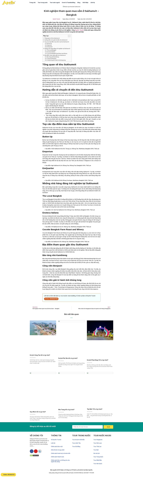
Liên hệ (92, 2)
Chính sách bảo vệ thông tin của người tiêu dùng (60, 460)
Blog (78, 2)
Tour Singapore (97, 439)
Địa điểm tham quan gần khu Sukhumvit (55, 55)
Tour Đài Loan (97, 443)
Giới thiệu (85, 2)
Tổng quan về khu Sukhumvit (52, 38)
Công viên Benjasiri (51, 58)
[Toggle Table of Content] (68, 36)
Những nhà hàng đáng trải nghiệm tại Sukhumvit (57, 48)
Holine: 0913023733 (8, 474)
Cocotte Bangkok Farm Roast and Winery (57, 53)
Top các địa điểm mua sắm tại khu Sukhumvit (57, 42)
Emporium (49, 45)
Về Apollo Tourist (56, 439)
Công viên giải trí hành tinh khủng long (56, 60)
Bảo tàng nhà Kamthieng (53, 57)
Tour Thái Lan (97, 446)
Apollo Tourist (79, 30)
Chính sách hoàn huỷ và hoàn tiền (60, 453)
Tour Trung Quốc (98, 456)
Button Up (49, 43)
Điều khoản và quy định (57, 450)
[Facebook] (32, 451)
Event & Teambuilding (68, 2)
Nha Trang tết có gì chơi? (66, 409)
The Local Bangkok (51, 50)
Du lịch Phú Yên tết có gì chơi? (68, 358)
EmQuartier (50, 46)
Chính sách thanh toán (57, 456)
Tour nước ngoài (55, 2)
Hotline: (51, 299)
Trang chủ (32, 2)
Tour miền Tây (76, 443)
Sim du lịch (96, 453)
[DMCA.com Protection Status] (34, 456)
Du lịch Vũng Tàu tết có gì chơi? (40, 355)
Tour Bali (96, 450)
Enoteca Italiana (51, 52)
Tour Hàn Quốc (97, 463)
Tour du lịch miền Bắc (78, 439)
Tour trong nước (43, 2)
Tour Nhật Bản (97, 460)
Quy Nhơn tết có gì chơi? (38, 412)
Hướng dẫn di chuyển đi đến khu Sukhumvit (56, 40)
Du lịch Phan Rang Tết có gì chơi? (97, 360)
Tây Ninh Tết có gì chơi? (94, 409)
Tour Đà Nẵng (76, 446)
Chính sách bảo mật (57, 446)
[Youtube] (36, 451)
